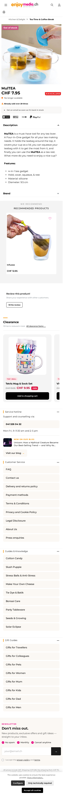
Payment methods (17, 495)
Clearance (11, 322)
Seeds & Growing (16, 618)
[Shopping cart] (4, 11)
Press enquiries (15, 537)
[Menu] (6, 4)
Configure (18, 783)
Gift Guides (11, 640)
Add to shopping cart (27, 396)
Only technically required (40, 783)
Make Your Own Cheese (20, 584)
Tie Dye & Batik (15, 592)
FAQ (8, 469)
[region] (31, 54)
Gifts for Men (13, 707)
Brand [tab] (6, 193)
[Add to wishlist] (56, 28)
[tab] (31, 125)
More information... (35, 778)
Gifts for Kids (13, 690)
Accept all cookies (32, 790)
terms (37, 760)
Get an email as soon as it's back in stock (25, 110)
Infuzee (11, 265)
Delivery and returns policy (22, 486)
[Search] (52, 4)
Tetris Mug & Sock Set (19, 383)
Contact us (12, 477)
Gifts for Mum (14, 681)
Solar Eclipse (13, 626)
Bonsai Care (13, 601)
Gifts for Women (16, 673)
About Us (11, 529)
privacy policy (23, 760)
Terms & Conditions (17, 503)
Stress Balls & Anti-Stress (20, 575)
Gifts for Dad (13, 698)
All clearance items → (36, 326)
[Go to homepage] (24, 5)
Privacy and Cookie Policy (21, 512)
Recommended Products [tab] (31, 208)
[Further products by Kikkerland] (52, 94)
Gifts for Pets (13, 664)
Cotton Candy (14, 558)
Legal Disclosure (16, 520)
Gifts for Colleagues (17, 656)
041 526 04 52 (13, 424)
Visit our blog (13, 453)
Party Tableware (15, 609)
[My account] (59, 4)
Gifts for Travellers (16, 647)
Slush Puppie (13, 567)
